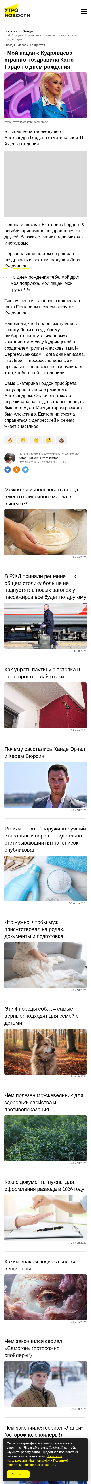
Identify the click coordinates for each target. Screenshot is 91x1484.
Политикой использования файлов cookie (34, 1458)
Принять (18, 1474)
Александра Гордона (25, 137)
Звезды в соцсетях (31, 45)
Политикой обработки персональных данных (38, 1462)
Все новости (12, 31)
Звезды (28, 31)
